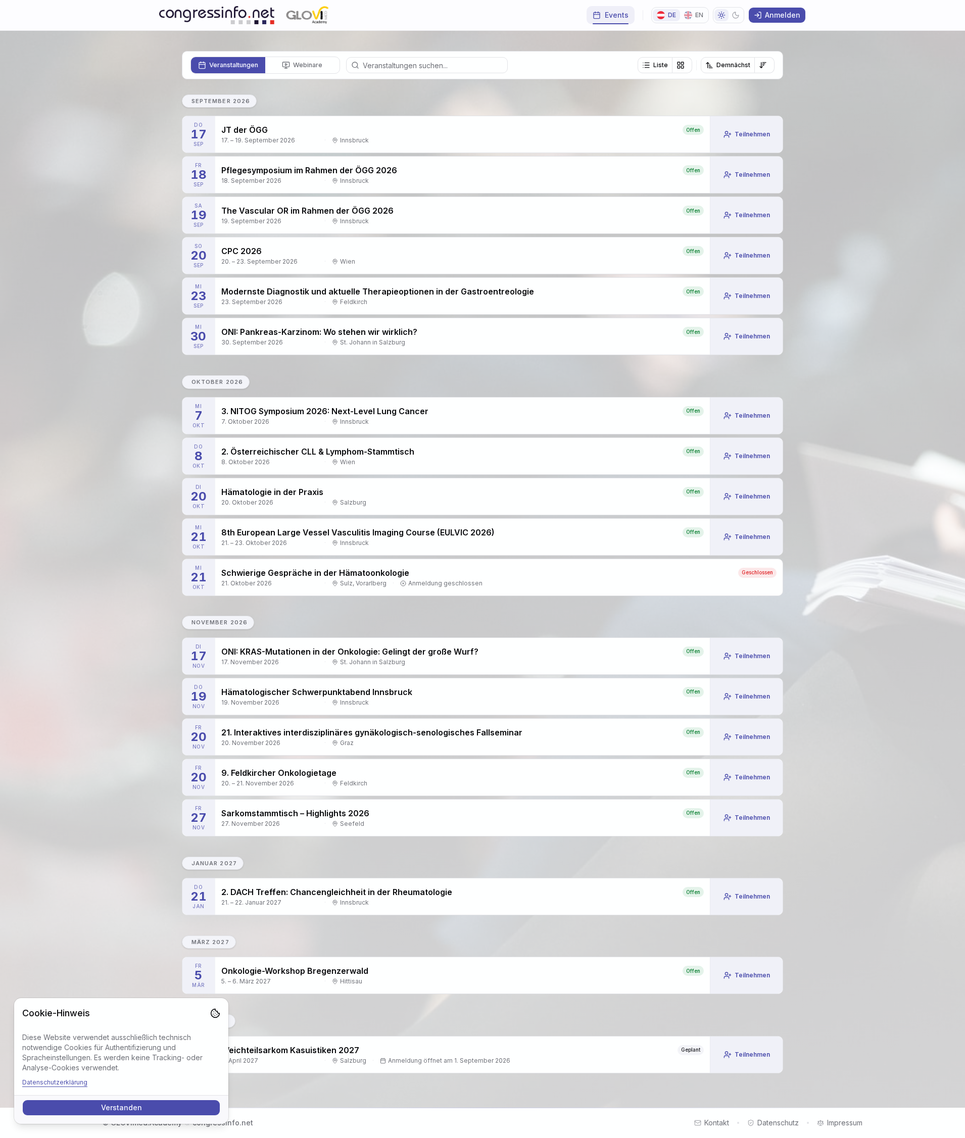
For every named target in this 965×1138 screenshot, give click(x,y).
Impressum (844, 1122)
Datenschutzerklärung (54, 1082)
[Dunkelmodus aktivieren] (728, 15)
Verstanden (121, 1107)
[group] (665, 65)
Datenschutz (778, 1122)
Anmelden (782, 15)
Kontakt (716, 1122)
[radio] (228, 65)
